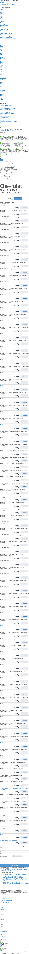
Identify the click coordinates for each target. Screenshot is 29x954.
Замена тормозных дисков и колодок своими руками (14, 878)
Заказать (18, 198)
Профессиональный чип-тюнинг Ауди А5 (12, 882)
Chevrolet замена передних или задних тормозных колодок (13, 870)
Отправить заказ (14, 865)
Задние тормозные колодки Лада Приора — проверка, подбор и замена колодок (15, 880)
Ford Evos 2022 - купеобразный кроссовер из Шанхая (15, 885)
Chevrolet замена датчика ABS (6, 869)
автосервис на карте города (6, 130)
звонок (7, 4)
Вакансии (3, 926)
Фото (2, 921)
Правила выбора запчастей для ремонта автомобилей (15, 887)
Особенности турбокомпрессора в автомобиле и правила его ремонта (15, 884)
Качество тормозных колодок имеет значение (13, 876)
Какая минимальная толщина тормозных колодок (14, 877)
